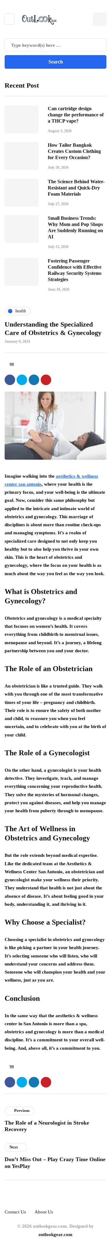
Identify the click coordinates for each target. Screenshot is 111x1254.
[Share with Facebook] (10, 380)
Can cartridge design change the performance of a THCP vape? (76, 115)
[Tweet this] (22, 380)
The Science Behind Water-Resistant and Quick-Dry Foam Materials (76, 188)
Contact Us (15, 1211)
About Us (44, 1211)
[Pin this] (46, 380)
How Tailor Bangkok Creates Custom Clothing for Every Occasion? (74, 151)
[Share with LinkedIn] (34, 380)
